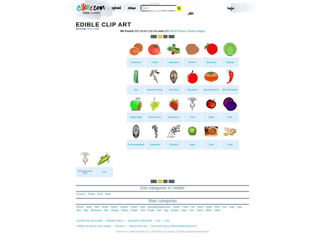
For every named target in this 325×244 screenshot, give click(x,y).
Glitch (200, 207)
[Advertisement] (101, 91)
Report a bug (115, 221)
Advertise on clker (89, 221)
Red (159, 210)
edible (96, 29)
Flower (91, 194)
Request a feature (140, 221)
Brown (105, 207)
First (154, 37)
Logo (232, 207)
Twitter (200, 210)
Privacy (120, 226)
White (208, 210)
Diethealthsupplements (159, 207)
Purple (151, 210)
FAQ (167, 221)
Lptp (239, 207)
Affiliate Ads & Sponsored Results (174, 226)
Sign (166, 210)
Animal (80, 207)
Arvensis (81, 194)
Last (171, 37)
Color (142, 207)
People (134, 210)
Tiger (183, 210)
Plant (107, 194)
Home (90, 29)
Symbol (175, 210)
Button (114, 207)
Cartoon (124, 207)
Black (89, 207)
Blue (97, 207)
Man (79, 210)
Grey (217, 207)
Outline (124, 210)
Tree (191, 210)
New (106, 210)
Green (209, 207)
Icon (224, 207)
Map (86, 210)
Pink (143, 210)
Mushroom (96, 210)
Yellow (217, 210)
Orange (114, 210)
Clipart (134, 207)
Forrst (185, 207)
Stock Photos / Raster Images (187, 31)
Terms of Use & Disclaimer (94, 226)
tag (158, 221)
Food (100, 194)
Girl (192, 207)
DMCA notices (138, 226)
